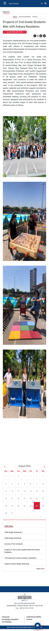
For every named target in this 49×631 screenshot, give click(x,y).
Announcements (25, 17)
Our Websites (7, 622)
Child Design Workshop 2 (13, 532)
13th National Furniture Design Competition (20, 558)
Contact (29, 619)
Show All (39, 569)
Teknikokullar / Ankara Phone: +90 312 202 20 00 (25, 606)
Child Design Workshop (12, 538)
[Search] (45, 3)
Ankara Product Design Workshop (16, 564)
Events (34, 17)
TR (42, 4)
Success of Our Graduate (13, 544)
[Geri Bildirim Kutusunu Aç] (38, 626)
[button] (44, 36)
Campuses (6, 617)
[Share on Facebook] (35, 36)
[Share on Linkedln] (41, 36)
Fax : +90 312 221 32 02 (24, 608)
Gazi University (14, 4)
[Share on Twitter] (38, 36)
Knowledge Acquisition (10, 619)
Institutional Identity (33, 617)
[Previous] (4, 466)
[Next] (44, 466)
